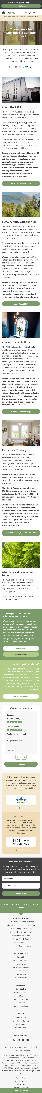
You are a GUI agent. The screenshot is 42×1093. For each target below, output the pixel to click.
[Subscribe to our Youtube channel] (27, 1040)
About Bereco (21, 1017)
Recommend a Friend (21, 967)
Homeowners (21, 648)
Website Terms (21, 1081)
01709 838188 (23, 2)
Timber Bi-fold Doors (21, 942)
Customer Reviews (21, 1027)
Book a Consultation (20, 696)
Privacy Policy (21, 1078)
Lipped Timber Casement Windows (21, 925)
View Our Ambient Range (21, 411)
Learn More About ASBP (21, 183)
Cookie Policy (21, 1084)
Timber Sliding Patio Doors (21, 946)
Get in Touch (21, 6)
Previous (17, 757)
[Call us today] (30, 12)
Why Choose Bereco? (21, 1021)
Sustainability (21, 1024)
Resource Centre (21, 977)
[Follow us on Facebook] (23, 1040)
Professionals (21, 654)
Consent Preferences (21, 1087)
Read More (21, 764)
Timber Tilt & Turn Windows (21, 932)
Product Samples (21, 999)
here (15, 599)
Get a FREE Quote (21, 1090)
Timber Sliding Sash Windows (21, 928)
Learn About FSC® (21, 304)
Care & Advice (21, 974)
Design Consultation (21, 960)
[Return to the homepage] (8, 12)
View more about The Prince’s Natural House (21, 533)
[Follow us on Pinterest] (14, 1040)
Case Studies (21, 989)
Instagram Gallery (21, 1006)
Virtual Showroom (21, 992)
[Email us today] (34, 12)
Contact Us (21, 957)
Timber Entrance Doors (21, 935)
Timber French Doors (21, 939)
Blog (21, 996)
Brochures (21, 1002)
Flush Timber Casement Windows (21, 921)
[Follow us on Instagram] (18, 1040)
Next (24, 757)
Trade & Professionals (21, 971)
